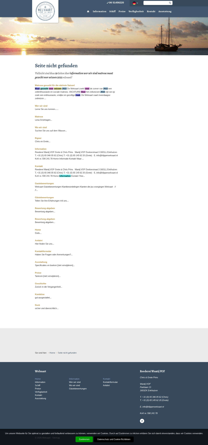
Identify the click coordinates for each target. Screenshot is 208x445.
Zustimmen (84, 439)
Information (99, 11)
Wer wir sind (75, 382)
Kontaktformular (110, 382)
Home (38, 379)
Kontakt (151, 11)
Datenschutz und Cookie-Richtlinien (113, 439)
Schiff (112, 11)
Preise (122, 11)
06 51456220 (116, 2)
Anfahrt (106, 385)
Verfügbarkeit (136, 11)
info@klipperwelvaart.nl (153, 406)
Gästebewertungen (78, 388)
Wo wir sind (74, 385)
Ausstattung (164, 11)
